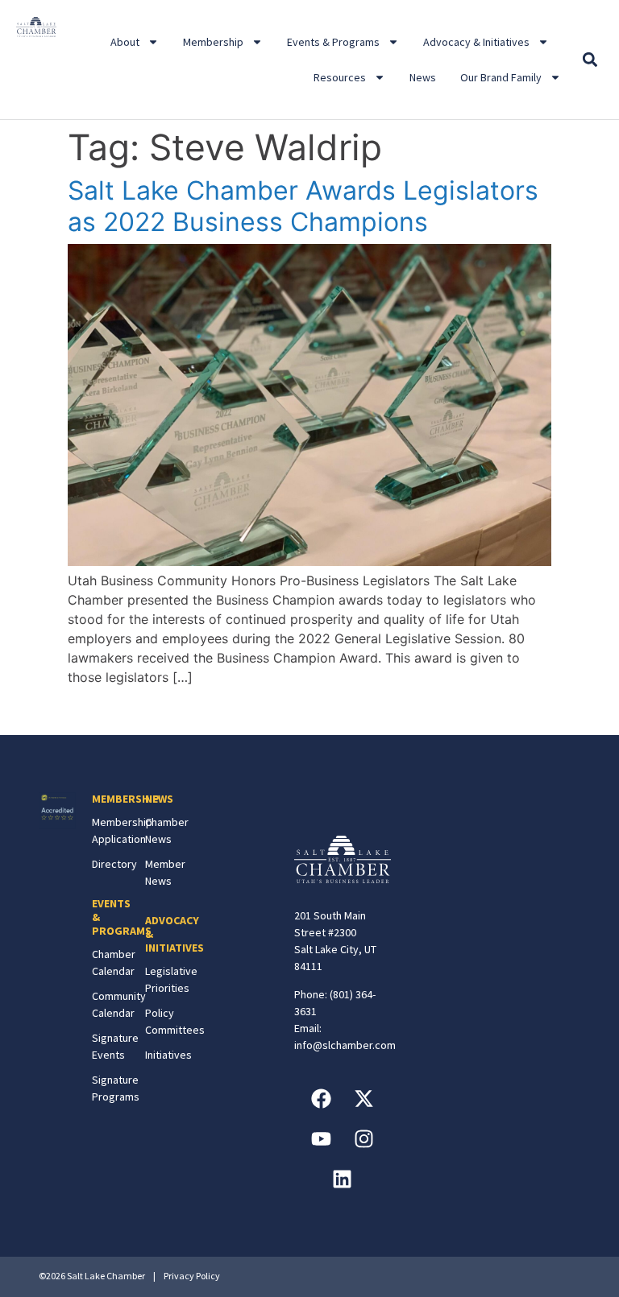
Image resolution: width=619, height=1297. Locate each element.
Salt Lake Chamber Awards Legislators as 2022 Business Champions (303, 206)
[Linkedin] (342, 1179)
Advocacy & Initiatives (476, 42)
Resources (340, 77)
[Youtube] (321, 1138)
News (422, 77)
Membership (213, 42)
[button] (590, 60)
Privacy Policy (192, 1276)
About (124, 42)
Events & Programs (333, 42)
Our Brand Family (501, 77)
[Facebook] (321, 1098)
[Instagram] (363, 1138)
